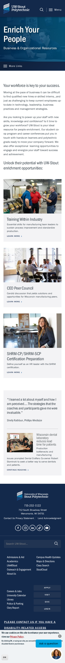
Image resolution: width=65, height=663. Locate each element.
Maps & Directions (45, 561)
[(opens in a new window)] (18, 528)
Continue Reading (17, 470)
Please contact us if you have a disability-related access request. (30, 628)
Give (47, 602)
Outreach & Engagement (19, 569)
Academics (12, 561)
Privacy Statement (25, 518)
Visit (47, 595)
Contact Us (10, 518)
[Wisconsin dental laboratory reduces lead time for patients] (20, 442)
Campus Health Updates (48, 557)
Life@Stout (12, 565)
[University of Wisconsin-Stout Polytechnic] (32, 496)
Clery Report (13, 607)
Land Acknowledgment (49, 518)
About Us (11, 573)
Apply (47, 588)
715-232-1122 (32, 505)
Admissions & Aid (15, 557)
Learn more (13, 236)
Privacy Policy (17, 636)
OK (4, 657)
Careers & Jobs (14, 591)
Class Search (42, 565)
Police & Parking (15, 603)
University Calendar (16, 595)
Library (10, 599)
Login (47, 609)
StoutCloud (41, 569)
